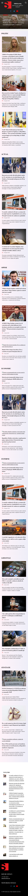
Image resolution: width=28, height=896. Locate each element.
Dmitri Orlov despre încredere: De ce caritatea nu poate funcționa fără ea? (12, 350)
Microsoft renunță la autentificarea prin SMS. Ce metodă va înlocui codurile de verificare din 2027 (13, 581)
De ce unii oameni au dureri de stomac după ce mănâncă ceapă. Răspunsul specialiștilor (14, 724)
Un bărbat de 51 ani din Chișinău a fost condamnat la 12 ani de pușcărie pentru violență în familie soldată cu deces (13, 248)
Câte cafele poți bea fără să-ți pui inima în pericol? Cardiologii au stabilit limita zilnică (13, 615)
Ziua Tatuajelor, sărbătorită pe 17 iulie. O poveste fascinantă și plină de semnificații (13, 649)
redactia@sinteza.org (5, 878)
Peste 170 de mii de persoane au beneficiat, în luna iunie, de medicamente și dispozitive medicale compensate (14, 746)
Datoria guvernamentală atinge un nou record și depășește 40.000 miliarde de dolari (12, 379)
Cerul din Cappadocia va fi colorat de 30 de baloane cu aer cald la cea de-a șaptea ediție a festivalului (14, 539)
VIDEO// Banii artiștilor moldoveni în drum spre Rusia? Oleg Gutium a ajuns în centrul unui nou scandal (14, 290)
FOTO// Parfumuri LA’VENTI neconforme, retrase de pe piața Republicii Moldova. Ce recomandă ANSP (14, 690)
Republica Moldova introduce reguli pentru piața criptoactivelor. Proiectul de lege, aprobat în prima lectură (14, 440)
